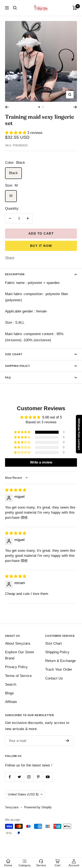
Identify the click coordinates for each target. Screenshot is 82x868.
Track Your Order (58, 669)
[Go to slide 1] (39, 107)
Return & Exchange (60, 661)
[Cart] (75, 8)
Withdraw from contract (79, 434)
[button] (16, 133)
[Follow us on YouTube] (47, 777)
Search (10, 684)
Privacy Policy (16, 667)
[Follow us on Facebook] (10, 777)
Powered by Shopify (38, 807)
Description (15, 274)
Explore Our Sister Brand (19, 655)
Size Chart (13, 354)
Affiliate (11, 702)
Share (9, 258)
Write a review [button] (41, 462)
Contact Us (54, 678)
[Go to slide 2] (43, 107)
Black (13, 173)
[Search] (15, 8)
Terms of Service (18, 676)
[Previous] (7, 107)
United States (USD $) (23, 794)
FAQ (8, 377)
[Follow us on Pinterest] (38, 777)
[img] (15, 490)
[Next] (75, 107)
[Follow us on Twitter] (19, 777)
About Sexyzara (17, 643)
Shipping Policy (17, 366)
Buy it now (41, 246)
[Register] (67, 740)
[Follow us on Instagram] (28, 777)
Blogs (9, 693)
